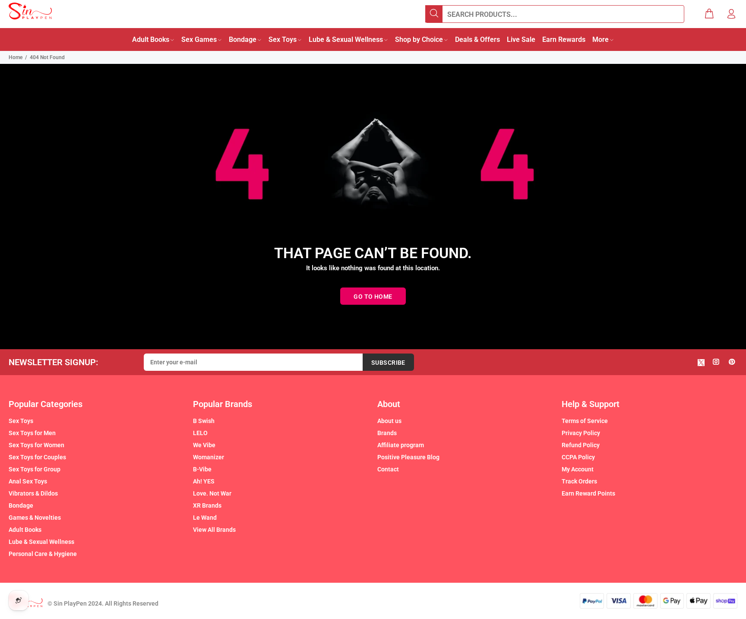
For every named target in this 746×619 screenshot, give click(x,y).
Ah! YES (204, 481)
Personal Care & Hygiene (43, 553)
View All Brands (214, 529)
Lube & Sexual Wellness (41, 541)
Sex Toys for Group (34, 469)
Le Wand (205, 517)
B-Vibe (202, 469)
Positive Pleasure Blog (408, 457)
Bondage (21, 505)
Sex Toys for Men (32, 433)
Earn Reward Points (588, 493)
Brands (387, 433)
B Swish (204, 420)
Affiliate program (400, 445)
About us (389, 420)
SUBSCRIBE (388, 362)
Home (15, 57)
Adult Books (25, 529)
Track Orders (579, 481)
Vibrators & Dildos (33, 493)
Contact (388, 469)
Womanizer (208, 457)
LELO (200, 433)
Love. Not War (212, 493)
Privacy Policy (581, 433)
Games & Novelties (35, 517)
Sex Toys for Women (36, 445)
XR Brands (207, 505)
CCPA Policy (578, 457)
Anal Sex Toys (28, 481)
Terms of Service (585, 420)
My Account (578, 469)
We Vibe (204, 445)
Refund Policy (581, 445)
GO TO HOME (373, 296)
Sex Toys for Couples (37, 457)
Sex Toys (21, 420)
